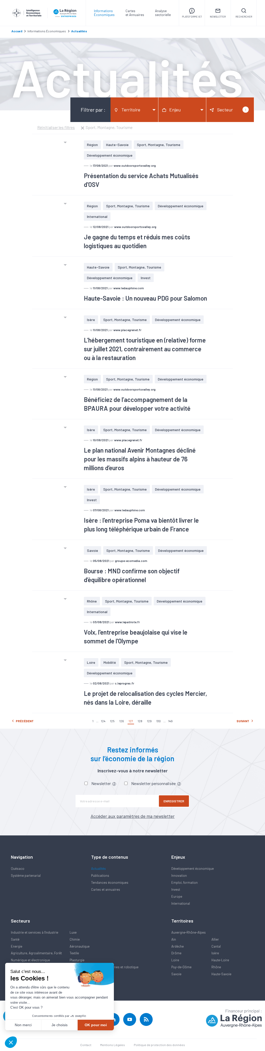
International (97, 216)
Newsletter (101, 783)
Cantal (216, 946)
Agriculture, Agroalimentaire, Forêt (36, 953)
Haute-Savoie (117, 144)
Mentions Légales (112, 1045)
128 (140, 721)
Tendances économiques (109, 882)
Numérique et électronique (30, 960)
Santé (15, 939)
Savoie (92, 550)
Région (92, 144)
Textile (74, 953)
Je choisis (59, 1025)
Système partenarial (26, 875)
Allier (215, 939)
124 (103, 721)
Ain (173, 939)
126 (121, 721)
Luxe (73, 932)
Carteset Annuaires (135, 13)
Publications (100, 875)
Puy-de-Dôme (181, 967)
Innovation (179, 875)
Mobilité (110, 662)
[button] (11, 1042)
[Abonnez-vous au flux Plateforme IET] (146, 1019)
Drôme (176, 953)
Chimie (75, 939)
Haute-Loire (220, 960)
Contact (85, 1045)
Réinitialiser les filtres (56, 127)
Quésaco (17, 868)
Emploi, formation (184, 882)
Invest (146, 278)
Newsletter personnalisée (153, 783)
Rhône (92, 601)
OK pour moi (96, 1025)
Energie (16, 946)
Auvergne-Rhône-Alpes (188, 932)
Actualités (98, 868)
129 (149, 721)
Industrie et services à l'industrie (34, 932)
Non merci (23, 1025)
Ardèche (177, 946)
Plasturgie (77, 960)
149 (170, 721)
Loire (91, 662)
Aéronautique (80, 946)
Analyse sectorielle (163, 13)
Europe (176, 896)
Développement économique (109, 155)
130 (158, 721)
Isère (91, 319)
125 (112, 721)
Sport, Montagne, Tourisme (158, 144)
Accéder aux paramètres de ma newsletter (133, 816)
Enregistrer (174, 801)
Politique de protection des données (159, 1045)
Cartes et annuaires (105, 889)
